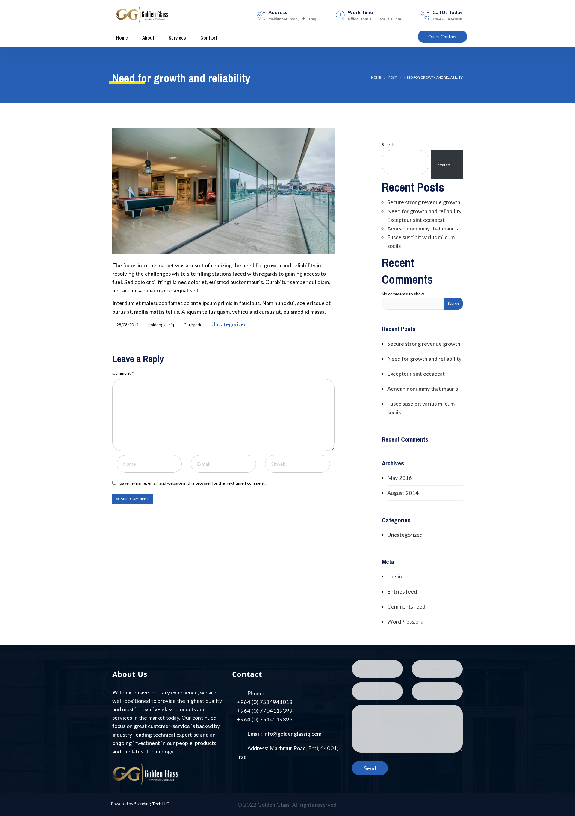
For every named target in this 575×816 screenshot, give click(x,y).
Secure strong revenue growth (423, 202)
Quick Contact (442, 36)
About (147, 37)
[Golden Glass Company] (142, 13)
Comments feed (406, 606)
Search (388, 144)
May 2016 (399, 477)
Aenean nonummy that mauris (422, 228)
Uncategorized (229, 324)
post (392, 77)
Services (176, 37)
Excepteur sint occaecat (416, 219)
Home (121, 37)
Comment (123, 373)
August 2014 (403, 492)
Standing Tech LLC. (152, 803)
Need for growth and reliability (424, 211)
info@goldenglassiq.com (292, 733)
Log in (394, 576)
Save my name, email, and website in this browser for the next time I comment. (193, 483)
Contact (208, 37)
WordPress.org (405, 621)
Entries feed (402, 591)
